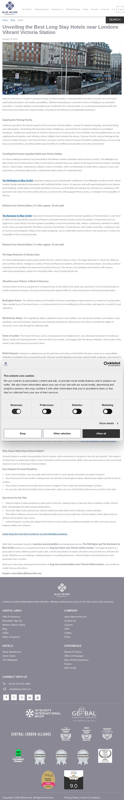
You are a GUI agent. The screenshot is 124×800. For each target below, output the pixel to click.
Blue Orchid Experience (76, 660)
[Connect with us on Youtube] (38, 697)
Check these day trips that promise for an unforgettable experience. (35, 534)
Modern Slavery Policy (13, 624)
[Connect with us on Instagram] (22, 697)
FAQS (5, 633)
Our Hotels (26, 9)
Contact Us (105, 9)
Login (120, 9)
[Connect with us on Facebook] (6, 697)
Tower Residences (11, 651)
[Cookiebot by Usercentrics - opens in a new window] (106, 364)
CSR (66, 629)
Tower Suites (9, 656)
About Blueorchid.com (75, 616)
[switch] (46, 411)
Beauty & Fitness (73, 651)
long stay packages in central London (98, 441)
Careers (68, 624)
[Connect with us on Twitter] (14, 697)
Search (114, 19)
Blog (13, 20)
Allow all (101, 433)
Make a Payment (11, 637)
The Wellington (10, 660)
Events (67, 664)
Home (5, 20)
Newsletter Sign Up (12, 620)
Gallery (85, 9)
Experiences (57, 9)
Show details (106, 423)
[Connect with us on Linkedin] (30, 697)
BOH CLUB (70, 668)
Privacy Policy (71, 797)
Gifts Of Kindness (11, 616)
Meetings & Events (42, 9)
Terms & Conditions (90, 797)
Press (67, 637)
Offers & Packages (73, 9)
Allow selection (62, 433)
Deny (23, 433)
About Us (94, 9)
